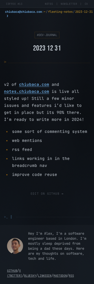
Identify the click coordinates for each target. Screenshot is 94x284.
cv (86, 4)
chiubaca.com (34, 84)
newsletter (69, 4)
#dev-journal (47, 35)
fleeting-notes (60, 12)
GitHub (12, 271)
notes (49, 4)
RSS (71, 276)
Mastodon (60, 276)
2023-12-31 (84, 12)
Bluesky (30, 276)
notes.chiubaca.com (26, 91)
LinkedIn (44, 276)
